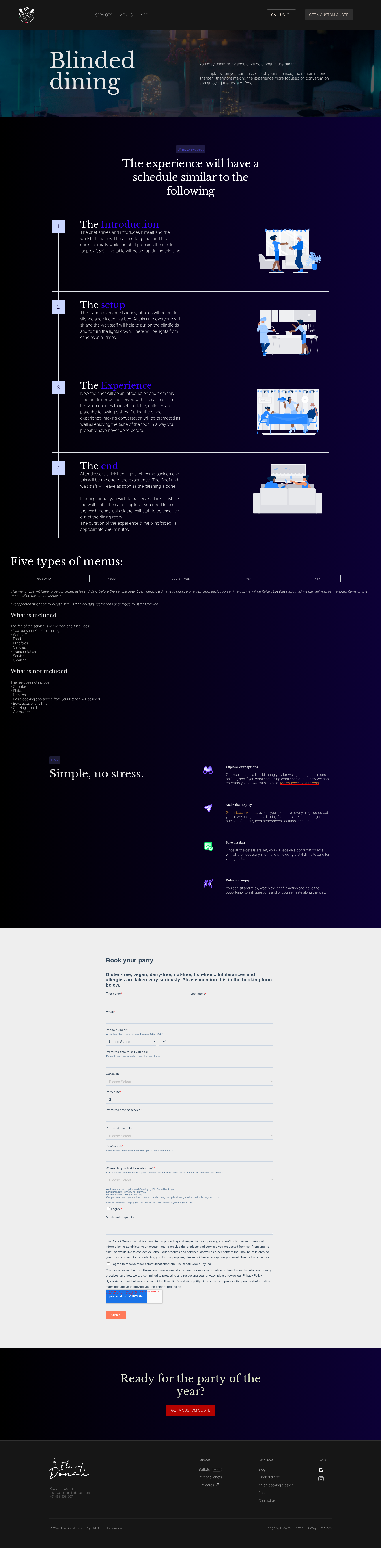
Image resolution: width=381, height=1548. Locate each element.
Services (103, 15)
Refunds (326, 1528)
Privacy (311, 1528)
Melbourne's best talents (299, 783)
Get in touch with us (241, 812)
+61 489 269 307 (61, 1496)
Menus (126, 15)
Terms (298, 1528)
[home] (26, 15)
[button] (144, 15)
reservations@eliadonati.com (69, 1492)
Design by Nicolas (278, 1528)
